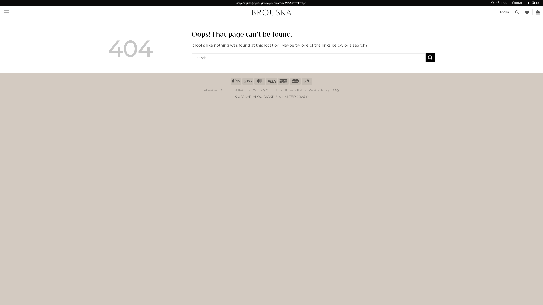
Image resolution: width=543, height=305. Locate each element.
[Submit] (430, 57)
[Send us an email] (537, 3)
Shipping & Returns (235, 90)
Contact (518, 2)
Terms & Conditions (267, 90)
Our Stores (499, 2)
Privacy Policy (295, 90)
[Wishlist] (527, 12)
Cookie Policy (319, 90)
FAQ (336, 90)
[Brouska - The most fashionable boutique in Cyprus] (271, 12)
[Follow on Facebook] (528, 3)
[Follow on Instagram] (533, 3)
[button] (6, 12)
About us (210, 90)
